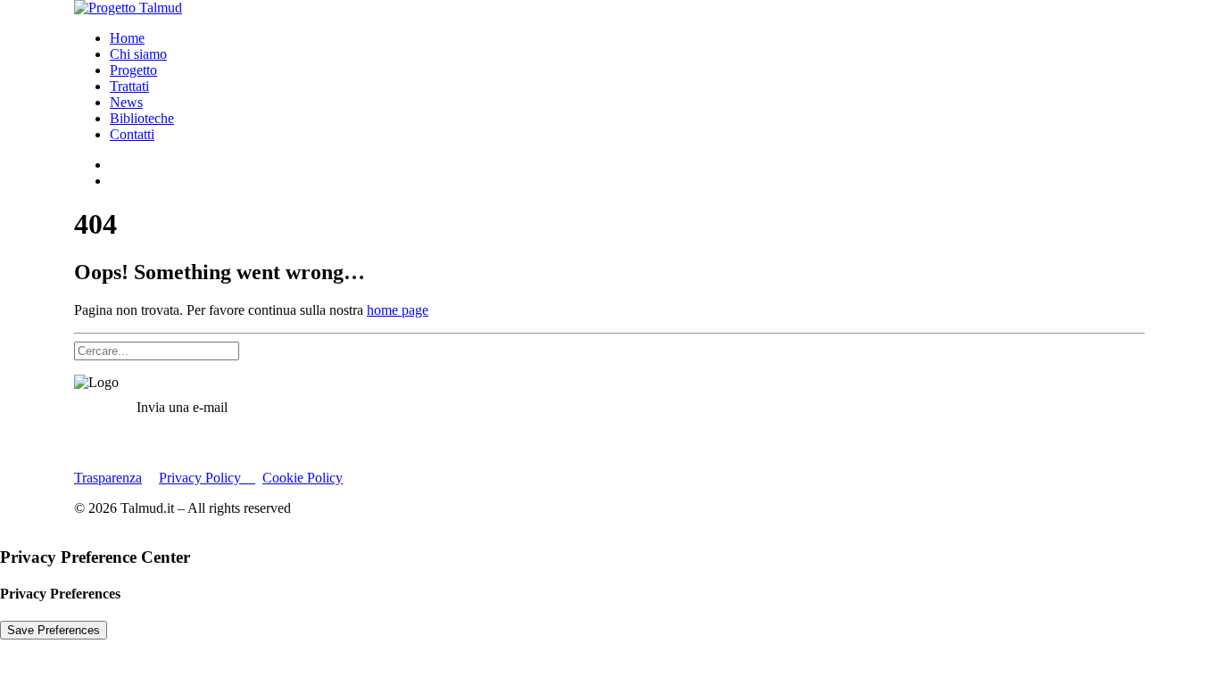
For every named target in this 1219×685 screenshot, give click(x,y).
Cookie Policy (302, 477)
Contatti (132, 134)
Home (127, 37)
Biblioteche (142, 118)
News (126, 102)
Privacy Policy (207, 477)
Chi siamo (138, 54)
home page (397, 310)
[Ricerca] (156, 350)
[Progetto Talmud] (609, 8)
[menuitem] (627, 38)
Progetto (133, 70)
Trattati (129, 86)
